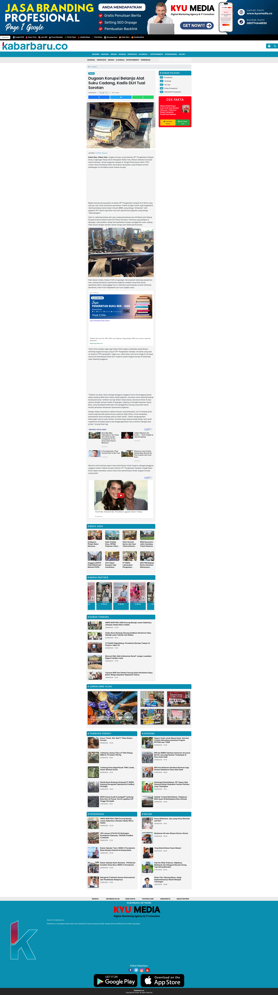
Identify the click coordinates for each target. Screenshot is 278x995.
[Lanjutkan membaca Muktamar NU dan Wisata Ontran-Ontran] (147, 838)
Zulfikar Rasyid (101, 153)
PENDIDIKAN (145, 60)
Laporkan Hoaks (168, 122)
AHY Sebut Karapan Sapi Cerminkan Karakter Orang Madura (111, 567)
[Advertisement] (121, 185)
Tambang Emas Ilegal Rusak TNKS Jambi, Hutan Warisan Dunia (117, 768)
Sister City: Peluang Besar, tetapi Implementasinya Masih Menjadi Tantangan (167, 879)
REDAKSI (95, 899)
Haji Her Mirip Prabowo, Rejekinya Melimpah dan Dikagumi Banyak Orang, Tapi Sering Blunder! (170, 865)
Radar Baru (126, 37)
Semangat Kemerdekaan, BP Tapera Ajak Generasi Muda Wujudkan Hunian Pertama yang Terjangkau (171, 784)
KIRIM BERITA (165, 899)
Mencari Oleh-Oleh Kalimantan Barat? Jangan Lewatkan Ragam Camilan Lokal (128, 657)
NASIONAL (105, 54)
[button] (275, 45)
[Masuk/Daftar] (269, 45)
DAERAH (114, 54)
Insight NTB (19, 37)
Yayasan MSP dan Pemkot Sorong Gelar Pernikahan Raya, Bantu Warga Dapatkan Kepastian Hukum (129, 674)
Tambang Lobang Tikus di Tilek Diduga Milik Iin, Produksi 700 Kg (116, 754)
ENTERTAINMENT (156, 54)
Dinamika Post (112, 37)
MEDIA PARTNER (183, 899)
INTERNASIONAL (171, 54)
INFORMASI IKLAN (112, 899)
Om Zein (167, 85)
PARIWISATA (132, 54)
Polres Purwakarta (170, 88)
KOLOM (182, 54)
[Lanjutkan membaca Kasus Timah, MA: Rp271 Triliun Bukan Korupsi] (93, 742)
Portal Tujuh (71, 37)
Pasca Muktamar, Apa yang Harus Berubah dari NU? (172, 819)
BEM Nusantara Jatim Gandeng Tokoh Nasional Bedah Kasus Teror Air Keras (146, 546)
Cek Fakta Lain (183, 122)
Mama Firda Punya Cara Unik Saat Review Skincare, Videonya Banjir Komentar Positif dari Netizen (169, 110)
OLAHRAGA (143, 54)
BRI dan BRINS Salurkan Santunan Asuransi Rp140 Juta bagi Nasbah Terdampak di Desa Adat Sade (172, 755)
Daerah (91, 73)
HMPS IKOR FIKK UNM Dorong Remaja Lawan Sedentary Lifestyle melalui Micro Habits (128, 623)
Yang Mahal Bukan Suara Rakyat (167, 848)
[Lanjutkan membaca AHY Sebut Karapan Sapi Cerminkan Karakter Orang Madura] (112, 556)
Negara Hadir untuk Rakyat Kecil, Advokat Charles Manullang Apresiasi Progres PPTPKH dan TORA (171, 740)
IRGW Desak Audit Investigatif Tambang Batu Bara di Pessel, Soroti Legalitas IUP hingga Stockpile (116, 799)
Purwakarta (168, 77)
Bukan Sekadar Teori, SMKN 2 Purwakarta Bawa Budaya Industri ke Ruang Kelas (117, 849)
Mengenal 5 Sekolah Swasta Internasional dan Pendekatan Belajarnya (117, 878)
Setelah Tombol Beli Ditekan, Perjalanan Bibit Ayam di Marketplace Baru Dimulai (170, 798)
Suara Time (32, 37)
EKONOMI (122, 54)
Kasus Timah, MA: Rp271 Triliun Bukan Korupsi (116, 739)
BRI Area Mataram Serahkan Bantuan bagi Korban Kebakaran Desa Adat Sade (171, 768)
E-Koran (104, 604)
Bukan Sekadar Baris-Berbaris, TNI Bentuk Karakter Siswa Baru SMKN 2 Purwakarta (117, 864)
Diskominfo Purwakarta (172, 92)
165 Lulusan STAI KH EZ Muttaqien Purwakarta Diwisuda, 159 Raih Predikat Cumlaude (116, 835)
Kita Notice (98, 37)
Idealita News (85, 37)
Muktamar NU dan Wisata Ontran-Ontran (171, 833)
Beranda (95, 54)
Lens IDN (44, 37)
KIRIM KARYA (130, 899)
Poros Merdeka (57, 37)
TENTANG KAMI (148, 899)
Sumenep (167, 81)
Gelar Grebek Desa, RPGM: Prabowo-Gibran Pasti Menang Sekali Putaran (112, 546)
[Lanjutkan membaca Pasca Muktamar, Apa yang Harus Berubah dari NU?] (147, 823)
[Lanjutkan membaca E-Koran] (104, 592)
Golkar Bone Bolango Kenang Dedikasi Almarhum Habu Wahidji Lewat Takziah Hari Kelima (128, 634)
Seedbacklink (139, 37)
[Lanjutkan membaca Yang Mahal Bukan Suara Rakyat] (147, 852)
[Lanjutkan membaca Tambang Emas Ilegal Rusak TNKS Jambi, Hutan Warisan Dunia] (93, 772)
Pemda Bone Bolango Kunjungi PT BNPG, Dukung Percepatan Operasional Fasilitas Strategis (117, 784)
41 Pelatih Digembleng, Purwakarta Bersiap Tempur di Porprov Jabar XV (127, 644)
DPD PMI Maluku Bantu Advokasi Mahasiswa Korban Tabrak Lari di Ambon (147, 567)
